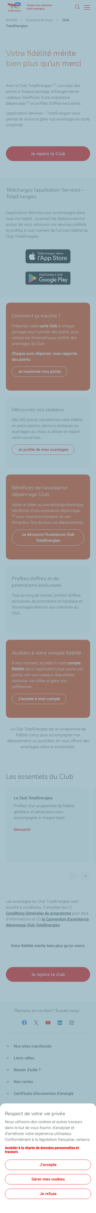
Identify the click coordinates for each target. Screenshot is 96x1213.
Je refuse (48, 1193)
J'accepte (48, 1164)
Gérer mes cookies (48, 1179)
